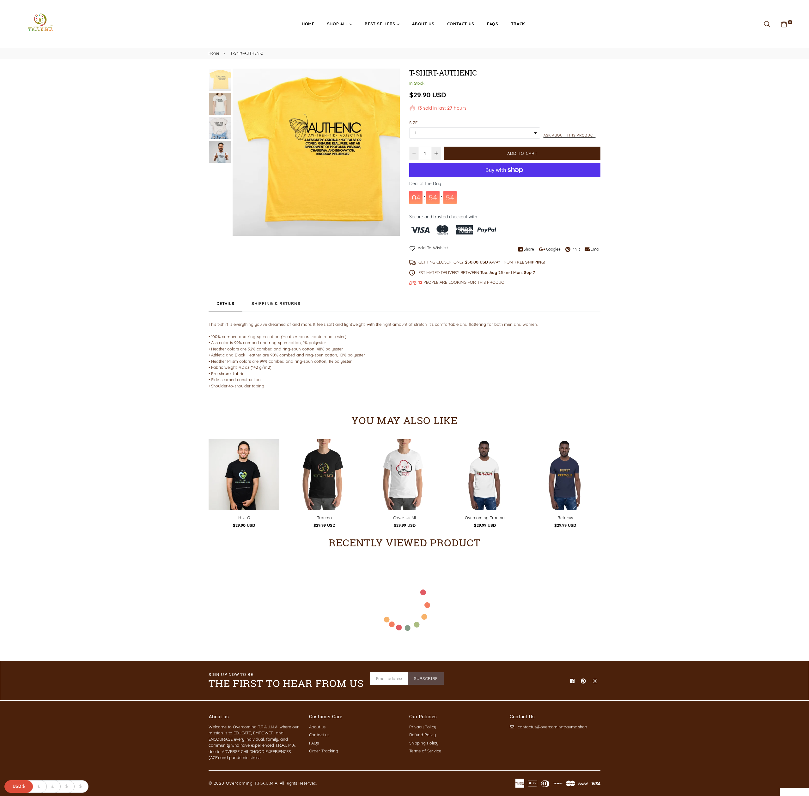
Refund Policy (422, 734)
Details (225, 303)
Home (308, 23)
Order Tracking (323, 750)
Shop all (338, 23)
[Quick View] (272, 454)
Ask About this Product (569, 135)
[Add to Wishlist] (272, 466)
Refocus (565, 517)
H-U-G (244, 517)
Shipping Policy (423, 742)
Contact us (319, 734)
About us (423, 23)
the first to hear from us (286, 680)
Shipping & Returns (276, 303)
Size (413, 122)
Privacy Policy (422, 726)
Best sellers (381, 23)
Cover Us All (404, 517)
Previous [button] (240, 152)
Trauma (324, 517)
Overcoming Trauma (485, 517)
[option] (316, 152)
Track (518, 23)
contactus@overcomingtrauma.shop (552, 726)
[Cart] (784, 23)
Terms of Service (425, 750)
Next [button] (392, 152)
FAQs (492, 23)
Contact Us (461, 23)
